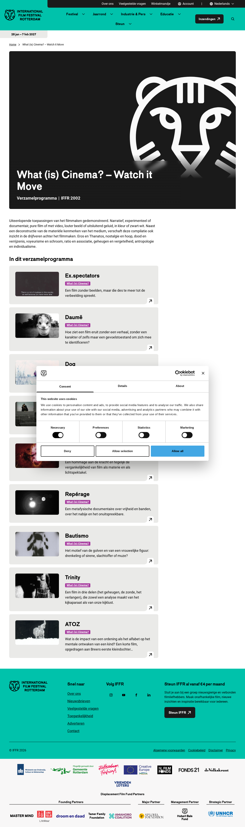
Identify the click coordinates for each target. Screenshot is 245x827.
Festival (72, 14)
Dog (70, 364)
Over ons (108, 4)
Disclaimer (215, 750)
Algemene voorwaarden (169, 750)
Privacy (231, 750)
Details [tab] (122, 386)
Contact (73, 731)
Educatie (167, 14)
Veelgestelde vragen (132, 4)
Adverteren (75, 723)
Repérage (77, 494)
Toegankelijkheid (80, 716)
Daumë (73, 317)
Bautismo (76, 535)
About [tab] (180, 386)
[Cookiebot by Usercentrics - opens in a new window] (178, 373)
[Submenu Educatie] (179, 14)
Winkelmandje (160, 4)
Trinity (72, 577)
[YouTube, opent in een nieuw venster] (123, 695)
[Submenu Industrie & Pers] (151, 14)
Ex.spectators (82, 275)
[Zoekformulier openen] (232, 18)
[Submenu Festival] (83, 14)
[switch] (101, 435)
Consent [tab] (65, 386)
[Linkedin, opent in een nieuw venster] (149, 695)
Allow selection (122, 451)
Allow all (177, 451)
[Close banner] (203, 373)
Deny (67, 451)
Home (12, 44)
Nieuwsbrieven (78, 701)
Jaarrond (99, 14)
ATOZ (72, 624)
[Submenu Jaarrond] (111, 14)
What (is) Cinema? (78, 283)
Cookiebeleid (196, 750)
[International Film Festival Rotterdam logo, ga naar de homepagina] (24, 15)
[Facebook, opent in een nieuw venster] (136, 695)
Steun (120, 24)
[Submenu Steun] (130, 23)
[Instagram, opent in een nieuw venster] (111, 695)
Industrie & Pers (133, 14)
